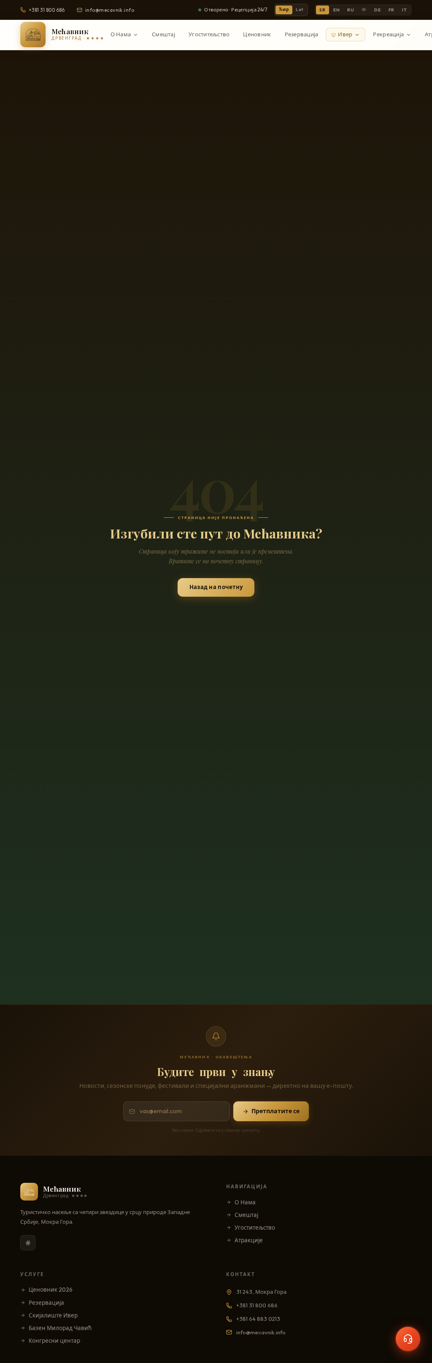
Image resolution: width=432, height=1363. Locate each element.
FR (392, 10)
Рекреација (388, 34)
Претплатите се (275, 1111)
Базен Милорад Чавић (60, 1328)
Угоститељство (209, 34)
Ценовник (257, 34)
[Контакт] (408, 1339)
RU (350, 10)
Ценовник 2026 (51, 1289)
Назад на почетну (216, 587)
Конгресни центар (54, 1340)
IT (404, 10)
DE (377, 10)
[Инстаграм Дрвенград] (27, 1242)
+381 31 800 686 (47, 10)
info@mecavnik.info (109, 10)
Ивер (345, 34)
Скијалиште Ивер (53, 1315)
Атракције (249, 1240)
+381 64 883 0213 (258, 1318)
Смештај (163, 34)
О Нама (121, 34)
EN (336, 10)
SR (322, 10)
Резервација (302, 34)
